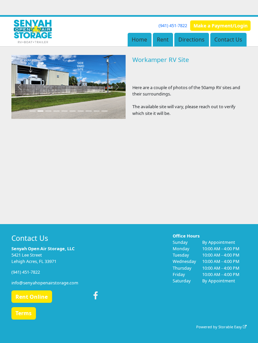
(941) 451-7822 (173, 25)
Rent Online (31, 296)
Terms (23, 313)
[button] (20, 87)
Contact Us (228, 39)
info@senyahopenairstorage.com (44, 283)
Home (139, 39)
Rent (163, 39)
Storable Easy (230, 326)
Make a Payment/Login (221, 25)
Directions (191, 39)
